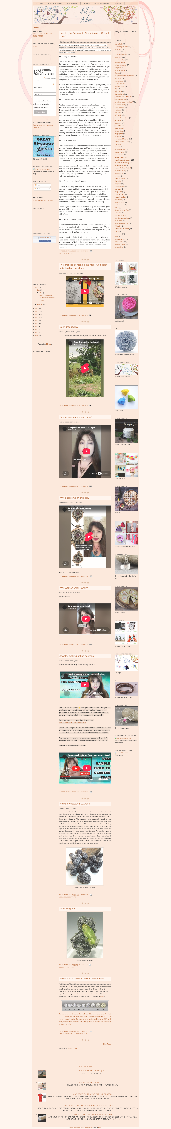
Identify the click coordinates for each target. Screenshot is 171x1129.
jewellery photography (122, 163)
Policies (86, 3)
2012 (36, 326)
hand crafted (119, 131)
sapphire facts (119, 215)
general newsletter (41, 107)
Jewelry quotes (120, 170)
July (38, 290)
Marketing (118, 181)
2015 (36, 317)
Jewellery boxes (120, 149)
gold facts (118, 126)
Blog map (118, 68)
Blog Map (40, 3)
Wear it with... (119, 242)
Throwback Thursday (122, 229)
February (40, 304)
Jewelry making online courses (76, 656)
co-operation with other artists (124, 76)
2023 (36, 287)
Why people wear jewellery (74, 497)
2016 (36, 314)
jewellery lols (119, 155)
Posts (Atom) (72, 1048)
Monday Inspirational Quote (93, 1071)
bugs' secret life (120, 70)
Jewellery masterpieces (122, 160)
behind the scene (120, 65)
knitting (117, 176)
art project (118, 49)
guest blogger (119, 128)
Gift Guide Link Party (122, 118)
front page (118, 110)
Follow (35, 46)
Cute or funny (119, 83)
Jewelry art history (121, 165)
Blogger (48, 344)
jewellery (117, 147)
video (116, 236)
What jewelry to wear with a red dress (93, 1094)
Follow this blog (44, 240)
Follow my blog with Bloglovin (43, 200)
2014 (36, 320)
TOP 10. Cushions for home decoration (92, 1114)
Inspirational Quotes (121, 139)
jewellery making (120, 157)
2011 (36, 329)
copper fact (118, 78)
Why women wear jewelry (73, 588)
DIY (116, 89)
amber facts (119, 44)
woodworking (119, 247)
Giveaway (118, 123)
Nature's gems (67, 908)
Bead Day (118, 57)
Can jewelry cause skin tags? (75, 417)
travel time (118, 234)
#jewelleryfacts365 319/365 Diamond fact (82, 978)
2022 (36, 308)
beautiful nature (120, 60)
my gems (118, 184)
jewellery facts (70, 897)
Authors (118, 3)
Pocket (99, 1127)
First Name (38, 87)
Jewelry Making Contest (123, 168)
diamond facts (69, 1033)
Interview (118, 144)
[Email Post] (90, 251)
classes (117, 73)
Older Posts (107, 1044)
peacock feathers (120, 197)
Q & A (117, 207)
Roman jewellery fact (122, 210)
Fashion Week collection (123, 97)
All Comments (41, 189)
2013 (36, 323)
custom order (119, 81)
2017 (36, 311)
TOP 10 (117, 231)
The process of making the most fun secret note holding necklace (83, 266)
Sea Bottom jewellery (122, 218)
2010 (36, 332)
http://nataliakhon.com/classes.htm (72, 723)
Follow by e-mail (55, 3)
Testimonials (72, 3)
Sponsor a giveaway (102, 3)
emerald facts (119, 94)
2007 (36, 335)
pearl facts (118, 199)
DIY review (118, 91)
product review (119, 205)
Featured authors (120, 99)
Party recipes (119, 194)
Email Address (44, 81)
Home (36, 27)
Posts (38, 185)
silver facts (118, 221)
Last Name (38, 94)
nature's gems (69, 967)
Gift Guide (118, 115)
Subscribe (118, 226)
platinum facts (119, 202)
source (102, 996)
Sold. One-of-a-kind (121, 223)
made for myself (120, 178)
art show (117, 52)
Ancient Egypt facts (121, 47)
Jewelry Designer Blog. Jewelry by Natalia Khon (81, 1127)
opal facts (118, 189)
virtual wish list (120, 239)
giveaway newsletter (41, 104)
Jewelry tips (68, 253)
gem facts (118, 113)
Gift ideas (118, 120)
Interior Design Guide (122, 141)
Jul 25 (41, 293)
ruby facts (118, 213)
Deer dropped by (68, 327)
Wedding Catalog (120, 244)
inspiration (118, 136)
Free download (119, 107)
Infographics (119, 134)
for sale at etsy (120, 105)
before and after (120, 62)
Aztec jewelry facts (121, 54)
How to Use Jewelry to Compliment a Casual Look (47, 298)
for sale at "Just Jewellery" (124, 102)
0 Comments (84, 251)
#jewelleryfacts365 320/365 (74, 803)
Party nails (118, 192)
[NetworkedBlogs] (44, 238)
